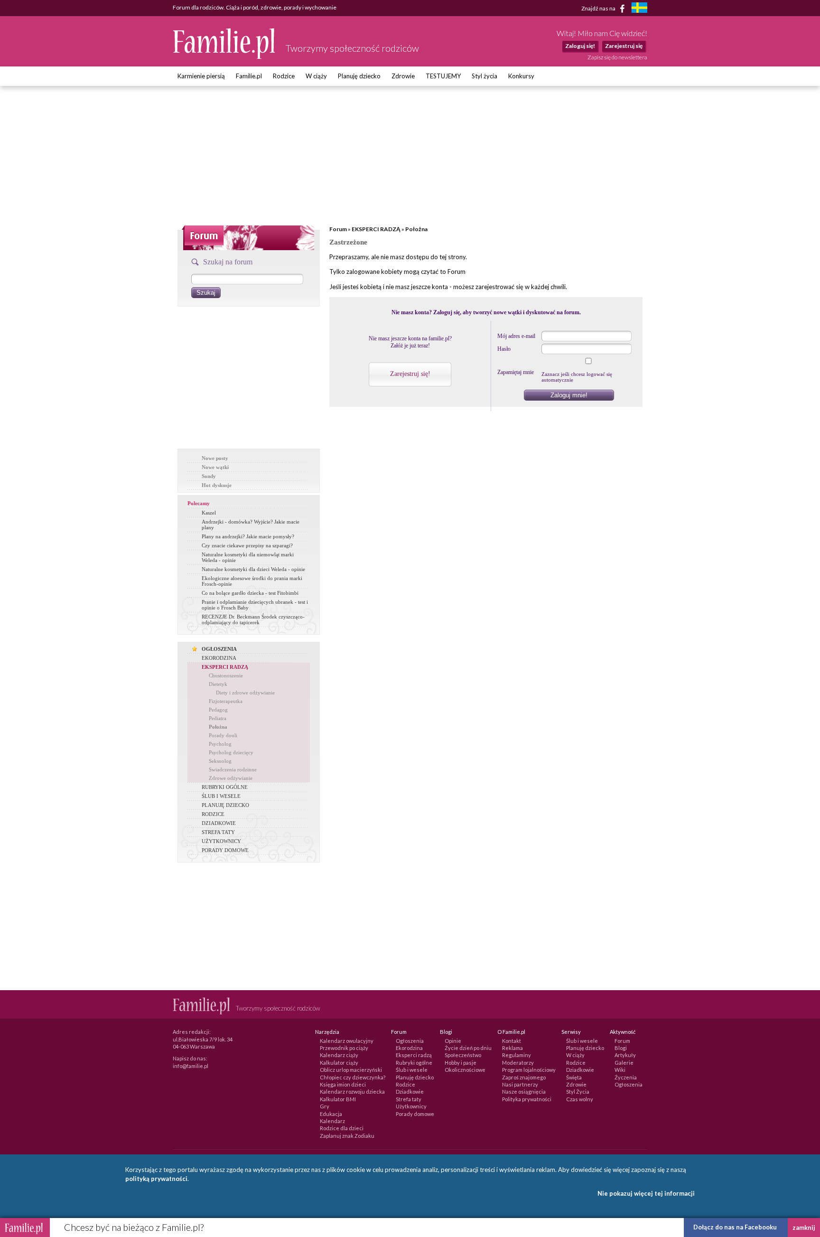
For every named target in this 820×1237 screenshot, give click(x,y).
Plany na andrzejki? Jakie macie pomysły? (248, 536)
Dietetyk (218, 684)
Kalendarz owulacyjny (346, 1041)
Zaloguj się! (580, 45)
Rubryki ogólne (414, 1062)
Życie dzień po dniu (468, 1048)
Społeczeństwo (463, 1055)
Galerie (624, 1062)
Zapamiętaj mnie (515, 372)
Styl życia (484, 76)
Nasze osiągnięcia (524, 1091)
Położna (218, 727)
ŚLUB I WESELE (221, 796)
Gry (324, 1106)
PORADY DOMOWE (225, 850)
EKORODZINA (219, 658)
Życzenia (626, 1077)
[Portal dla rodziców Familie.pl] (224, 56)
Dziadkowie (410, 1091)
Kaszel (209, 512)
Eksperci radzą (414, 1055)
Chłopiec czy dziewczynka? (352, 1077)
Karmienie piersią (201, 76)
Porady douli (223, 735)
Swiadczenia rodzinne (233, 769)
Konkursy (521, 76)
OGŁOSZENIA (219, 649)
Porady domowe (415, 1114)
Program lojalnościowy (529, 1070)
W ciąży (316, 76)
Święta (574, 1077)
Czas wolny (579, 1099)
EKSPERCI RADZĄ (225, 667)
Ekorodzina (409, 1048)
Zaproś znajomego (524, 1077)
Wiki (620, 1070)
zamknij (803, 1227)
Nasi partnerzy (520, 1084)
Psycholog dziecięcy (231, 752)
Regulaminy (516, 1055)
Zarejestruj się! (410, 373)
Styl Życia (577, 1091)
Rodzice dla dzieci (341, 1128)
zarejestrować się (499, 287)
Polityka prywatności (526, 1099)
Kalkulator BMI (338, 1099)
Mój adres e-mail (516, 336)
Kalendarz (332, 1121)
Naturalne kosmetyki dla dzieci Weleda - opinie (253, 569)
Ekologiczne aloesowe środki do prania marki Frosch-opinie (252, 581)
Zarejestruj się (624, 45)
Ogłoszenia (410, 1041)
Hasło (504, 349)
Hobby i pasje (460, 1062)
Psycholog (220, 744)
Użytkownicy (411, 1106)
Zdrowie (403, 76)
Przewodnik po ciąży (344, 1048)
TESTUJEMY (443, 76)
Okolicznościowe (465, 1070)
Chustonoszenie (226, 675)
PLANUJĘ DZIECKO (225, 805)
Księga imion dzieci (343, 1084)
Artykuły (625, 1055)
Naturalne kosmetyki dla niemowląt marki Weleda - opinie (248, 557)
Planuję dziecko (359, 76)
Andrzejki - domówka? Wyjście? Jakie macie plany (250, 524)
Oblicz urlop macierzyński (351, 1070)
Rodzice (284, 76)
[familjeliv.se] (639, 8)
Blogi (621, 1048)
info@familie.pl (190, 1066)
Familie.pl (249, 76)
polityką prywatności (156, 1178)
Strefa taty (408, 1099)
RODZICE (213, 814)
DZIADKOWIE (219, 823)
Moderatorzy (518, 1062)
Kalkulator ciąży (339, 1062)
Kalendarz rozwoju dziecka (352, 1091)
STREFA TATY (218, 832)
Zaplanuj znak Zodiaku (347, 1136)
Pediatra (217, 718)
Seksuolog (220, 761)
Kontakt (511, 1041)
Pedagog (218, 709)
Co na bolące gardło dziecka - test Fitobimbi (250, 593)
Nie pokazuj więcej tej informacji (646, 1193)
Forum (338, 229)
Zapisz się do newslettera (617, 57)
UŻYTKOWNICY (221, 841)
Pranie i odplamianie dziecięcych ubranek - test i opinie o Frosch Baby (255, 604)
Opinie (453, 1041)
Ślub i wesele (412, 1070)
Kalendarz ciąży (339, 1055)
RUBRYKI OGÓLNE (225, 787)
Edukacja (331, 1114)
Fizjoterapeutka (225, 701)
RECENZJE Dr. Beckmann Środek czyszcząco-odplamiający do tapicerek (253, 619)
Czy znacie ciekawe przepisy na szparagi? (247, 545)
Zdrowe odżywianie (230, 778)
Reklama (512, 1048)
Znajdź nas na (598, 7)
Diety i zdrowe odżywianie (245, 692)
